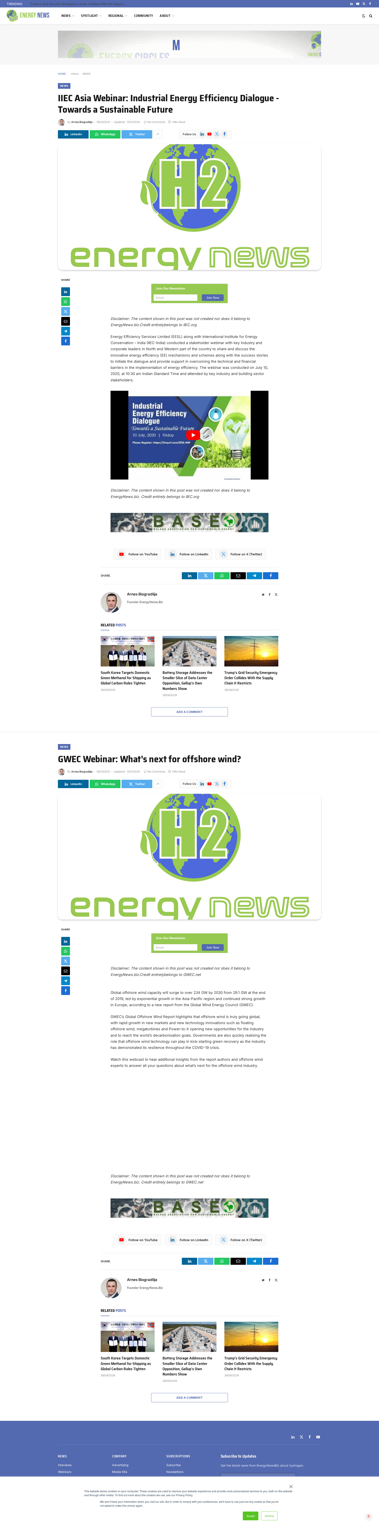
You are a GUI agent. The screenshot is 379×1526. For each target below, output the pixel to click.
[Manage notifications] (368, 1516)
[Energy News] (28, 15)
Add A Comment (189, 712)
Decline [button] (269, 1516)
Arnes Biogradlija (82, 122)
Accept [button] (251, 1516)
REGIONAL (116, 15)
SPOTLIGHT (89, 15)
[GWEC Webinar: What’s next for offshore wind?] (189, 857)
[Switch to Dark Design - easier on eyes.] (363, 16)
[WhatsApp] (65, 301)
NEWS (66, 15)
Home (75, 73)
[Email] (65, 321)
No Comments (156, 122)
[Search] (370, 16)
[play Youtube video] (193, 435)
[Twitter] (65, 311)
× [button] (290, 1485)
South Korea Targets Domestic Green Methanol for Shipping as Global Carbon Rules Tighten (126, 678)
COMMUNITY (143, 15)
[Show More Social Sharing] (157, 134)
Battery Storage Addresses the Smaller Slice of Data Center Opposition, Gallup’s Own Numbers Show (187, 680)
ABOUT (165, 15)
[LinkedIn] (65, 291)
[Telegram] (65, 331)
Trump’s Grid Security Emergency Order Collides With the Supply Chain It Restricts (79, 4)
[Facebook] (65, 340)
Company (119, 1456)
